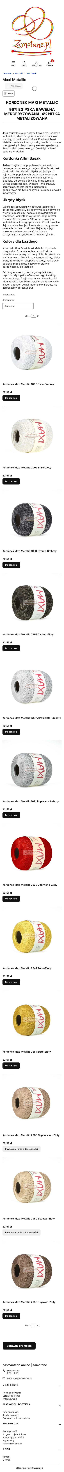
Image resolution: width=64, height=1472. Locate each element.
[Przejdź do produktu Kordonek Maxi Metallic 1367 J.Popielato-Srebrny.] (32, 685)
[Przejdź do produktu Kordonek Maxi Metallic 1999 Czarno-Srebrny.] (32, 518)
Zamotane (6, 73)
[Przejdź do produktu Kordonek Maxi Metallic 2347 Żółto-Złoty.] (32, 936)
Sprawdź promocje (19, 1345)
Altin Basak (31, 73)
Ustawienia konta (11, 1395)
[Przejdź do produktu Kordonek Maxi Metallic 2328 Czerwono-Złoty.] (32, 852)
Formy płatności (10, 1412)
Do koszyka (11, 398)
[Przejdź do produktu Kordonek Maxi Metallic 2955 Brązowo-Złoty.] (32, 1269)
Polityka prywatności (13, 1437)
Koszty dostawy (10, 1415)
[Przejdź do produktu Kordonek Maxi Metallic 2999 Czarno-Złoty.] (32, 602)
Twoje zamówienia (11, 1392)
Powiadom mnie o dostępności (21, 1149)
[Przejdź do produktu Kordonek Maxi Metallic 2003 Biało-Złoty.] (32, 435)
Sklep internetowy (28, 1468)
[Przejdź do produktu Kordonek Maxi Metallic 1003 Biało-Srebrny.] (32, 352)
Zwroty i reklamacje (12, 1443)
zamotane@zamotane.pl (19, 1378)
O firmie (6, 1459)
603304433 (13, 1370)
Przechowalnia (9, 1398)
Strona (28, 316)
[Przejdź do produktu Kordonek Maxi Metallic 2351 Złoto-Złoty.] (32, 1019)
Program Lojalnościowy (14, 1434)
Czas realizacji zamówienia (16, 1418)
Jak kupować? (9, 1431)
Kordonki (19, 73)
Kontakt (6, 1456)
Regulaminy (8, 1440)
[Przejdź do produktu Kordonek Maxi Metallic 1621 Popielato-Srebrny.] (32, 769)
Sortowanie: (8, 300)
